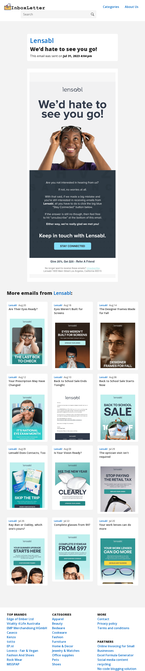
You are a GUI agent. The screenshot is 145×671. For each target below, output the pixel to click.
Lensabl (42, 40)
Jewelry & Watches (65, 651)
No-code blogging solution (116, 669)
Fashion (57, 637)
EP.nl (10, 646)
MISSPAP (13, 664)
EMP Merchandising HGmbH (27, 628)
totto (11, 642)
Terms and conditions (113, 628)
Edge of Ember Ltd (20, 619)
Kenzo (11, 637)
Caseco (12, 632)
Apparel (58, 619)
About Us (131, 7)
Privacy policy (107, 623)
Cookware (59, 632)
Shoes (56, 664)
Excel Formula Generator (115, 655)
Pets (55, 660)
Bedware (58, 628)
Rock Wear (14, 660)
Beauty (57, 623)
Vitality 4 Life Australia (23, 623)
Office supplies (63, 655)
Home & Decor (62, 646)
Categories (111, 7)
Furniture (59, 642)
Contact (103, 619)
